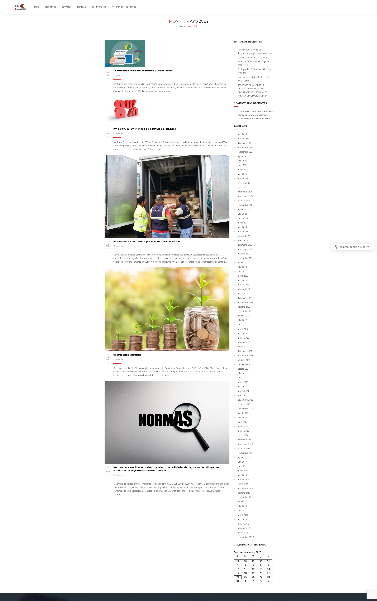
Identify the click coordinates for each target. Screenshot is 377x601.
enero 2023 (243, 293)
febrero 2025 (244, 182)
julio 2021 (242, 373)
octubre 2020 (244, 404)
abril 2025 (242, 174)
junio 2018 (243, 510)
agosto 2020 (244, 413)
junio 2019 (243, 466)
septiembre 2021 (246, 364)
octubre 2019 (244, 448)
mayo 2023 (243, 275)
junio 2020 (243, 421)
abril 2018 (242, 519)
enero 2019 (243, 483)
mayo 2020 (243, 426)
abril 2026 (242, 134)
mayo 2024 (243, 222)
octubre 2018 (244, 492)
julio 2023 (242, 267)
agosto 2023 (244, 262)
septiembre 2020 (246, 408)
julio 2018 (242, 506)
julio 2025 (242, 160)
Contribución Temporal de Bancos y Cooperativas (143, 70)
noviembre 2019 (245, 444)
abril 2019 (242, 475)
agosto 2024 (244, 209)
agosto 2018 (244, 501)
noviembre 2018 (245, 488)
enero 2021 (243, 395)
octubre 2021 (244, 360)
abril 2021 (242, 386)
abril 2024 (242, 227)
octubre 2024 (244, 200)
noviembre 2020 (245, 399)
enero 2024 (243, 240)
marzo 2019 (243, 479)
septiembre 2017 (246, 537)
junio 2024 (243, 218)
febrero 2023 (244, 289)
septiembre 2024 (246, 205)
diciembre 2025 (245, 143)
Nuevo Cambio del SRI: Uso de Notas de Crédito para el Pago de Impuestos (253, 61)
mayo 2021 (243, 382)
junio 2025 (243, 165)
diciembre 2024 (245, 191)
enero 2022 (243, 346)
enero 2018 (243, 532)
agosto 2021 (244, 368)
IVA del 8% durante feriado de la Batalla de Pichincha (144, 128)
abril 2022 (242, 333)
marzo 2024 (243, 231)
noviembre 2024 (245, 196)
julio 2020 (242, 417)
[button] (352, 247)
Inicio (182, 26)
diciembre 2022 (245, 298)
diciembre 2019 (245, 439)
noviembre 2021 (245, 355)
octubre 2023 (244, 253)
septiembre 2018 (246, 497)
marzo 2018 (243, 523)
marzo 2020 (243, 430)
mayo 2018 (243, 514)
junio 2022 (243, 324)
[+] (167, 53)
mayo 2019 (243, 470)
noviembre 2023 (245, 249)
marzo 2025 (243, 178)
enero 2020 (243, 435)
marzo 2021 (243, 390)
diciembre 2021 (245, 351)
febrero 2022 (244, 342)
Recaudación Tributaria (127, 354)
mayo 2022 (243, 329)
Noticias (119, 75)
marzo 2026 (243, 138)
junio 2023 (243, 271)
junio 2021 (243, 377)
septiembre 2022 (246, 311)
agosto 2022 (244, 315)
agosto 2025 (244, 156)
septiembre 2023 (246, 258)
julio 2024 (242, 213)
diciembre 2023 (245, 244)
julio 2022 (242, 320)
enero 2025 (243, 187)
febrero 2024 (244, 236)
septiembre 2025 (246, 151)
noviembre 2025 (245, 147)
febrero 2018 (244, 528)
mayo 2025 (243, 169)
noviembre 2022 (245, 302)
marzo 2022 (243, 337)
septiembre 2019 (246, 452)
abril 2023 (242, 280)
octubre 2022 (244, 306)
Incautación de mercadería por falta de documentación (146, 241)
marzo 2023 (243, 284)
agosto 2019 (244, 457)
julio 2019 (242, 461)
